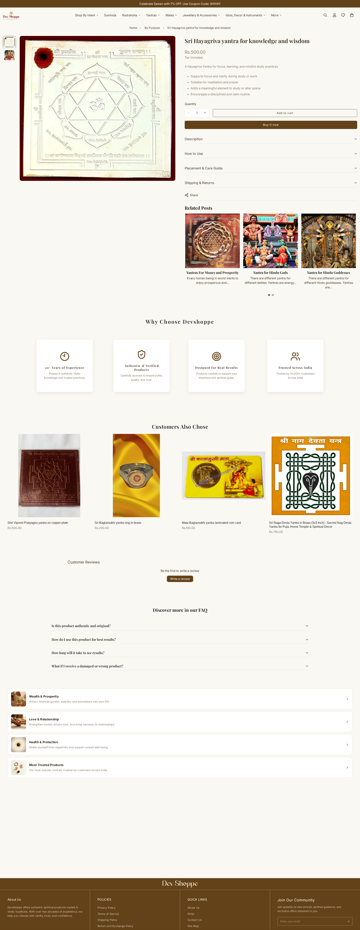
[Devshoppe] (11, 15)
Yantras (151, 15)
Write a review (180, 579)
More (274, 15)
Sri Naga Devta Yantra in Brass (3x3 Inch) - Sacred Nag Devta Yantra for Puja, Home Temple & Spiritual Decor (310, 524)
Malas (170, 15)
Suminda (110, 15)
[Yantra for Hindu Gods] (270, 241)
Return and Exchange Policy (115, 926)
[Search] (325, 15)
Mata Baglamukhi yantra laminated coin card (211, 522)
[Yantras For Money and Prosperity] (212, 241)
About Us (193, 907)
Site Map (193, 926)
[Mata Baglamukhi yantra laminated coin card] (223, 475)
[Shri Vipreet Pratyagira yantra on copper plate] (49, 475)
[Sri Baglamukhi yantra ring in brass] (136, 475)
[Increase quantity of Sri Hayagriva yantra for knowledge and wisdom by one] (205, 113)
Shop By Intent (85, 15)
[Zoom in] (167, 44)
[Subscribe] (348, 921)
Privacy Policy (107, 907)
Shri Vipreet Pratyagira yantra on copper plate (38, 522)
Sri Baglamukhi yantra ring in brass (118, 522)
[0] (351, 15)
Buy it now (271, 125)
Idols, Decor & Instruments (244, 15)
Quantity (190, 104)
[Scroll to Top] (352, 909)
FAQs (191, 913)
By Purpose (152, 28)
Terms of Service (108, 913)
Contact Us (195, 919)
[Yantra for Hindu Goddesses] (328, 241)
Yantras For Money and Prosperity (212, 272)
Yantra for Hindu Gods (270, 272)
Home (133, 28)
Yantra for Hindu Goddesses (328, 272)
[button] (269, 295)
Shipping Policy (107, 919)
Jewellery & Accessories (200, 15)
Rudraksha (129, 15)
